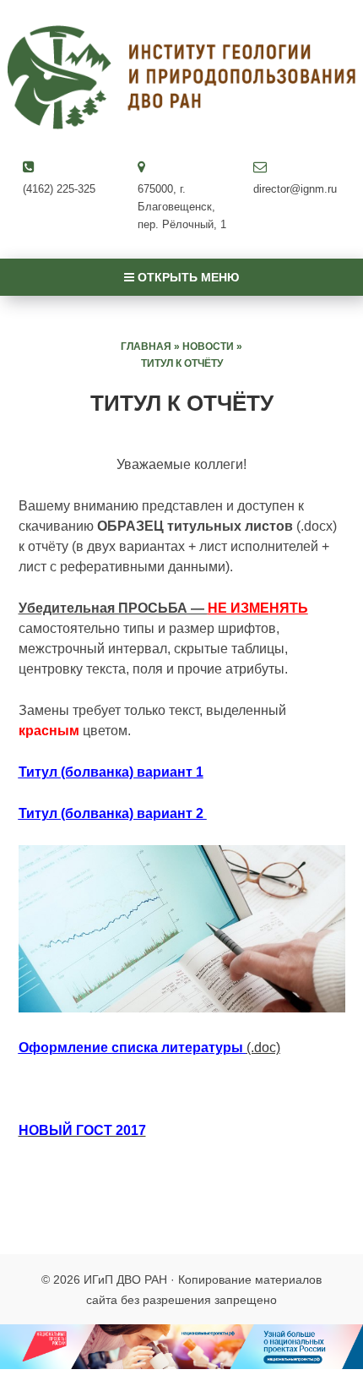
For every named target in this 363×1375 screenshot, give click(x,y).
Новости (208, 346)
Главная (146, 346)
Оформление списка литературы (133, 1047)
